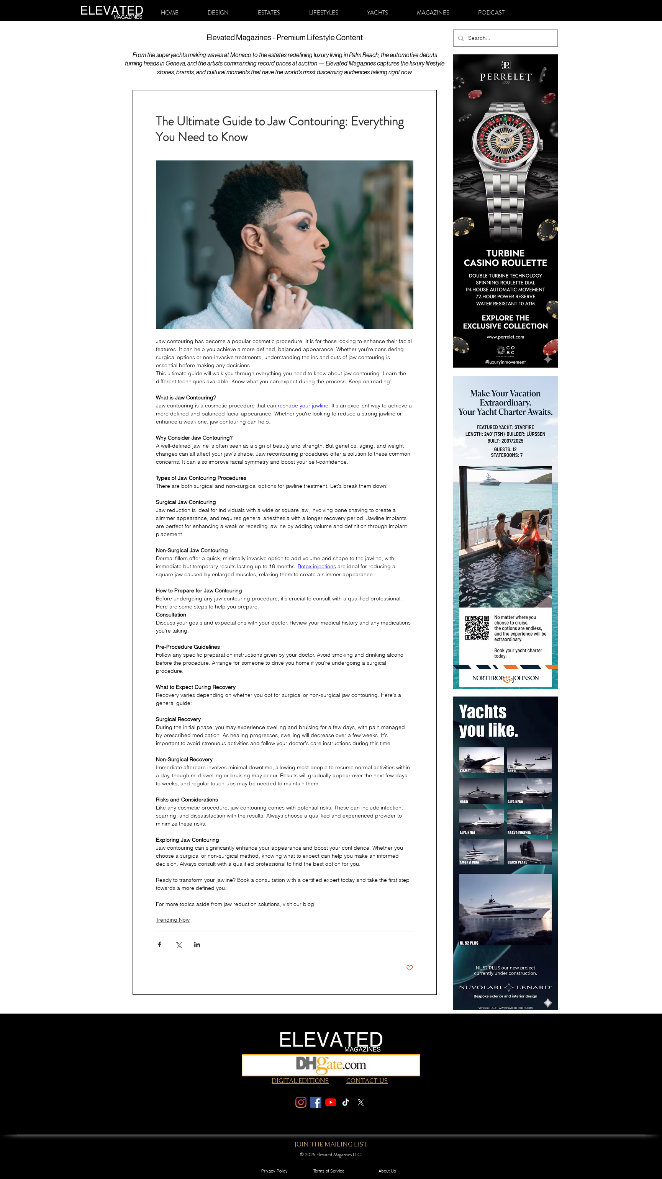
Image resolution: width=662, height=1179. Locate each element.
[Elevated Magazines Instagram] (300, 1102)
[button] (218, 12)
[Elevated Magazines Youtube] (330, 1102)
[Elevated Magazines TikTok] (345, 1102)
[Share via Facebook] (159, 944)
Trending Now (173, 919)
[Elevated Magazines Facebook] (315, 1102)
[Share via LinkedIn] (197, 944)
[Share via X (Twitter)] (178, 944)
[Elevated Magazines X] (360, 1102)
